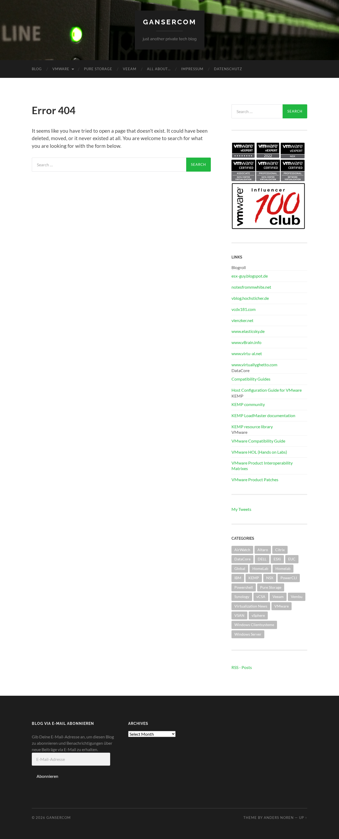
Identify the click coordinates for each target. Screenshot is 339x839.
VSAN (239, 615)
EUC (292, 559)
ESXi (277, 559)
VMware (60, 69)
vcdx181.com (243, 309)
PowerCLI (288, 577)
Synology (241, 596)
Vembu (296, 596)
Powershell (243, 587)
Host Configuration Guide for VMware (266, 389)
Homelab (283, 568)
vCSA (260, 596)
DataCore (242, 559)
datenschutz (228, 69)
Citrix (280, 549)
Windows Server (247, 634)
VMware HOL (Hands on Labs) (259, 451)
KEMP (253, 577)
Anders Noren (279, 817)
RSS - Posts (241, 667)
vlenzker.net (242, 320)
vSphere (258, 615)
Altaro (262, 549)
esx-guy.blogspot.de (249, 275)
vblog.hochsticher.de (250, 298)
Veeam (129, 69)
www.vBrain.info (246, 342)
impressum (192, 69)
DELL (262, 559)
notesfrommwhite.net (251, 286)
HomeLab (260, 568)
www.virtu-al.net (246, 353)
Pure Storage (98, 69)
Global (239, 568)
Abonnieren (47, 776)
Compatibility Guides (250, 378)
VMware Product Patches (254, 479)
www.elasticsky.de (248, 331)
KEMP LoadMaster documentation (263, 415)
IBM (237, 577)
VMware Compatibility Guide (258, 440)
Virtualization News (250, 606)
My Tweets (241, 509)
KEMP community (248, 404)
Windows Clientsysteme (254, 624)
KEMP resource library (252, 426)
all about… (159, 69)
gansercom (169, 22)
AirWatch (242, 549)
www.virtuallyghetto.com (254, 364)
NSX (269, 577)
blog (37, 69)
